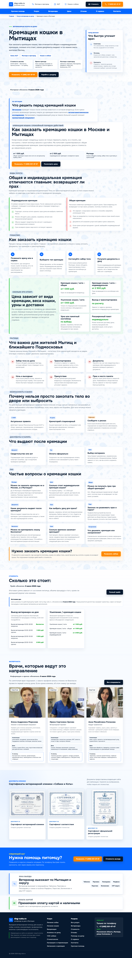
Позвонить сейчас (111, 554)
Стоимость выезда (113, 859)
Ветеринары (53, 11)
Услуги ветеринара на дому (25, 16)
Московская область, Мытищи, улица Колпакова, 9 (109, 933)
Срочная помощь (18, 11)
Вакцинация (51, 929)
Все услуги (75, 922)
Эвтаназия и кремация (56, 946)
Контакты (117, 11)
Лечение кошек (53, 926)
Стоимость (75, 929)
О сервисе (100, 11)
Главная (11, 16)
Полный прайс (114, 592)
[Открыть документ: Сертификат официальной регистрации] (104, 807)
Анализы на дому (54, 933)
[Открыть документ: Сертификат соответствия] (66, 804)
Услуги (36, 11)
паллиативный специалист (23, 118)
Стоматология (52, 939)
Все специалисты (113, 682)
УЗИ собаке (51, 936)
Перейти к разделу (48, 75)
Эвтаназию (16, 110)
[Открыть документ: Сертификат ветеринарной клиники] (27, 804)
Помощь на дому (77, 936)
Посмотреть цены (51, 164)
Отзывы (83, 11)
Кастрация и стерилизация (57, 943)
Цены (69, 11)
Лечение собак (52, 922)
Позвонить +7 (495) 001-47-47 (23, 75)
